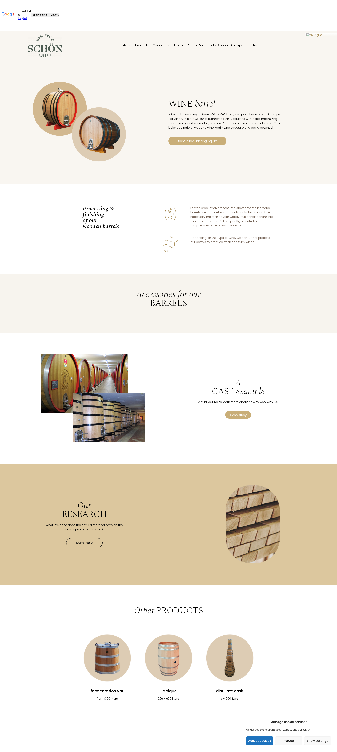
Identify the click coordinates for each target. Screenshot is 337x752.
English (317, 35)
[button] (197, 141)
